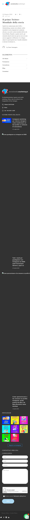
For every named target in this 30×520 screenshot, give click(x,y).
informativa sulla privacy (20, 496)
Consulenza (5, 65)
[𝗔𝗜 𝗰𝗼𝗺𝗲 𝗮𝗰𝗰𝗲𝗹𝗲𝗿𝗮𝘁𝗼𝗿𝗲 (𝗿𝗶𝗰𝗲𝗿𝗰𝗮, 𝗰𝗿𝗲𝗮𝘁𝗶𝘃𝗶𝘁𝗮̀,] (24, 429)
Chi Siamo (5, 58)
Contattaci (5, 71)
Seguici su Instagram (15, 445)
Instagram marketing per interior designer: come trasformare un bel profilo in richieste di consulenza (19, 122)
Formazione (5, 61)
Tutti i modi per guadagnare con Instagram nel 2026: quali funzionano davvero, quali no (18, 261)
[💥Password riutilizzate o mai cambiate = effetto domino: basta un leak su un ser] (24, 438)
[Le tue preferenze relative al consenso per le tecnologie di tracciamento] (27, 517)
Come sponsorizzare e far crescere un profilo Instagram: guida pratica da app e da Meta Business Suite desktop (19, 401)
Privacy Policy (5, 513)
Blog (3, 68)
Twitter (7, 16)
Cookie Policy (13, 513)
